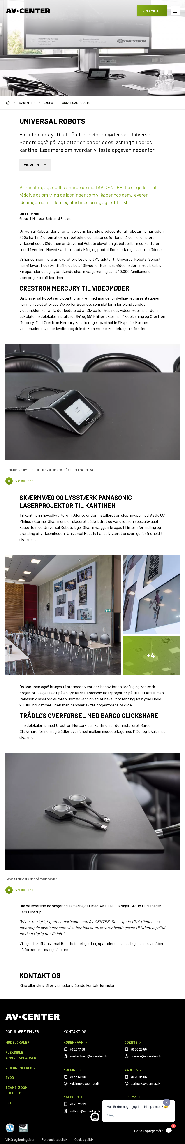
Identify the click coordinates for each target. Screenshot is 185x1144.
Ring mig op (152, 11)
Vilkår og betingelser (20, 1139)
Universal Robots (76, 103)
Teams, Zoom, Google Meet (16, 1090)
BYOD (9, 1077)
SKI (8, 1103)
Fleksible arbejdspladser (20, 1055)
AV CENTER (27, 103)
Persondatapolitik (54, 1139)
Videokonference (21, 1067)
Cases (48, 103)
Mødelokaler (17, 1042)
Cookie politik (83, 1139)
